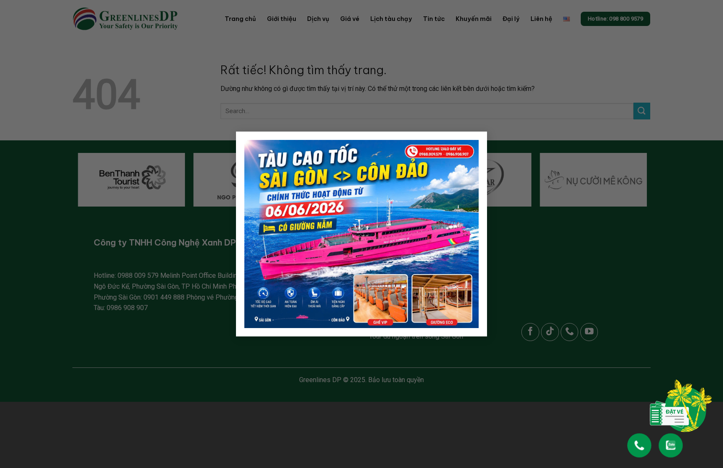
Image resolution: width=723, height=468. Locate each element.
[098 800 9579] (639, 441)
